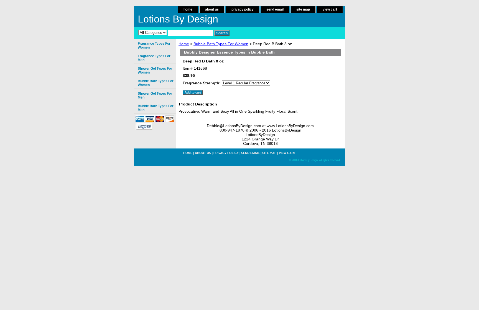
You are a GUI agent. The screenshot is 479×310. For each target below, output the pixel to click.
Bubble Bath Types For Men (156, 108)
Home (184, 44)
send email (275, 9)
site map (303, 9)
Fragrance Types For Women (154, 45)
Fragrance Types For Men (154, 58)
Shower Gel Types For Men (155, 95)
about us (212, 9)
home (188, 9)
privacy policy (242, 9)
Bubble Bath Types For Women (220, 44)
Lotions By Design (178, 19)
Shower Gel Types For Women (155, 70)
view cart (330, 9)
